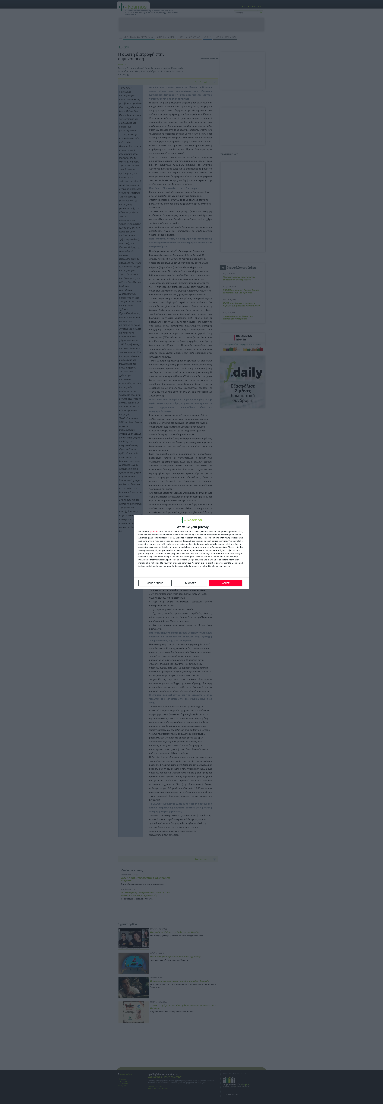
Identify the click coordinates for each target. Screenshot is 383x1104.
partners (154, 531)
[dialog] (191, 552)
